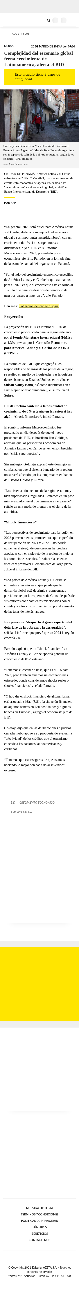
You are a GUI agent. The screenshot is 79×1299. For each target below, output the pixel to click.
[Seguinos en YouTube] (42, 1281)
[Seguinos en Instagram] (47, 1281)
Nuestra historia (39, 1208)
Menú (73, 20)
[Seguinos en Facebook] (33, 1281)
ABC (11, 20)
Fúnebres (39, 1227)
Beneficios (39, 1234)
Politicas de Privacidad (39, 1221)
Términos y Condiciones (39, 1214)
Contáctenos (39, 1240)
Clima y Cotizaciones (41, 20)
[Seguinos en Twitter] (38, 1281)
